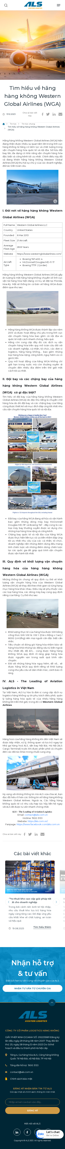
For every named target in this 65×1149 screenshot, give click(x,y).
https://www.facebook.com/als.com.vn (38, 824)
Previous (8, 902)
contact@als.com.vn (36, 814)
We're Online (52, 1135)
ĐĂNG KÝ (32, 1110)
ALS (33, 5)
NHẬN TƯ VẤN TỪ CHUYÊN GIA (32, 988)
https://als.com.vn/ (38, 821)
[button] (50, 1134)
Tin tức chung (28, 124)
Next (56, 902)
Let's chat (53, 1132)
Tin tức (13, 124)
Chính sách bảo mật (21, 1078)
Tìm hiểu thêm (42, 927)
